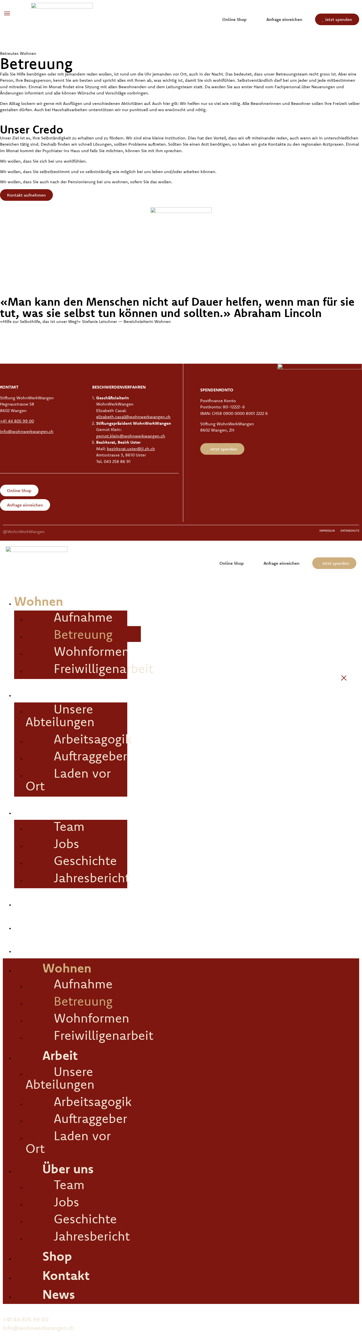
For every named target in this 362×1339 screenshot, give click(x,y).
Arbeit (31, 692)
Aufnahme (83, 617)
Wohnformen (91, 651)
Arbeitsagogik (93, 739)
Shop (29, 902)
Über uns (39, 810)
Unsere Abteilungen (59, 715)
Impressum (327, 530)
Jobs (66, 843)
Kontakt (37, 925)
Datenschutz (350, 530)
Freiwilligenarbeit (103, 668)
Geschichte (85, 860)
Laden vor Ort (68, 779)
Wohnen (38, 601)
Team (69, 826)
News (30, 948)
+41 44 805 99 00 (17, 421)
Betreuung (83, 634)
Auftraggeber (90, 756)
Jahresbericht (92, 877)
